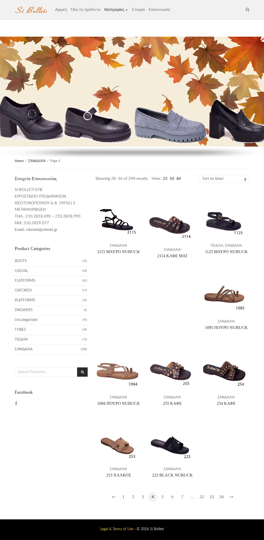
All (178, 179)
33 (211, 497)
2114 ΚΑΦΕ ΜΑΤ (172, 256)
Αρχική (61, 10)
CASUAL (21, 271)
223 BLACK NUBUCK (172, 475)
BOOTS (21, 261)
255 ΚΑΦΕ (172, 403)
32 (202, 497)
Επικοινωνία (159, 10)
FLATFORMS (25, 281)
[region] (132, 97)
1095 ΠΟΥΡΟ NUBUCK (226, 327)
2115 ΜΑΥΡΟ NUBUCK (118, 251)
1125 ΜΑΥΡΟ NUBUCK (226, 251)
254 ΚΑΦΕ (226, 403)
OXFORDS (23, 290)
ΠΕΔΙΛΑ (217, 245)
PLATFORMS (25, 300)
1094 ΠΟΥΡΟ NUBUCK (118, 403)
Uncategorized (26, 320)
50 (172, 179)
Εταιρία (138, 10)
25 (165, 179)
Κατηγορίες (114, 10)
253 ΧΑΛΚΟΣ (118, 475)
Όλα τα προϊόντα (86, 10)
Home (19, 161)
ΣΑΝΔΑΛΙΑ (37, 161)
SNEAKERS (24, 310)
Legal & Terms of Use (116, 529)
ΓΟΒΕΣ (20, 330)
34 (221, 497)
